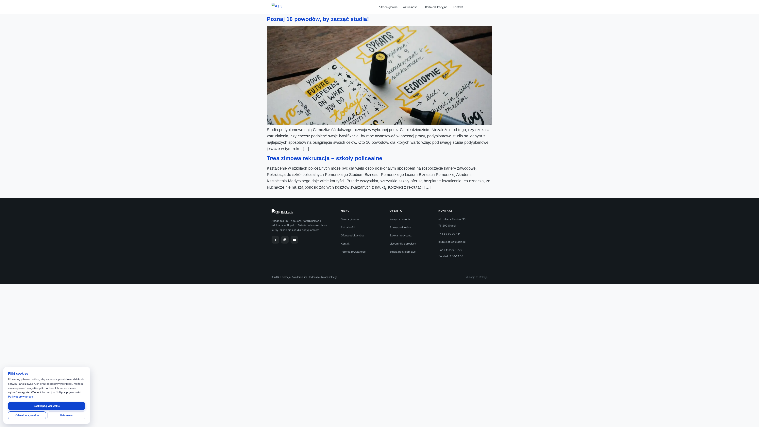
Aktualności (410, 7)
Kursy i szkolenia (400, 219)
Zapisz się (480, 7)
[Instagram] (285, 240)
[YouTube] (294, 240)
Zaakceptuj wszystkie (47, 405)
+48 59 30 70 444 (449, 233)
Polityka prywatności (353, 251)
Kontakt (458, 7)
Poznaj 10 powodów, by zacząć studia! (318, 19)
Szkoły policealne (400, 227)
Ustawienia (66, 415)
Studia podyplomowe (403, 251)
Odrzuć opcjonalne (27, 415)
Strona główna (388, 7)
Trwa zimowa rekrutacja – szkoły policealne (324, 158)
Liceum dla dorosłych (403, 243)
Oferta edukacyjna (435, 7)
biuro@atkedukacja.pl (451, 241)
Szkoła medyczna (401, 235)
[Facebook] (275, 240)
